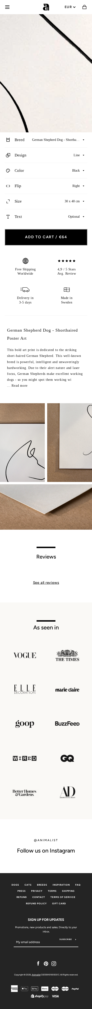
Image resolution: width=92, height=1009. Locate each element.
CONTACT (38, 897)
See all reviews (46, 582)
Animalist (36, 974)
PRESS (21, 891)
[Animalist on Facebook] (38, 963)
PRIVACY (36, 891)
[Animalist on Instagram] (53, 963)
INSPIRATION (61, 884)
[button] (46, 140)
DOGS (15, 884)
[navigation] (7, 7)
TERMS (52, 891)
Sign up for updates (46, 920)
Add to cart (46, 237)
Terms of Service (62, 897)
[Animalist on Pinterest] (46, 963)
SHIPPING (68, 891)
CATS (28, 884)
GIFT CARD (59, 903)
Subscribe (65, 939)
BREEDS (42, 884)
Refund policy (36, 903)
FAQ (78, 884)
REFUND (22, 897)
